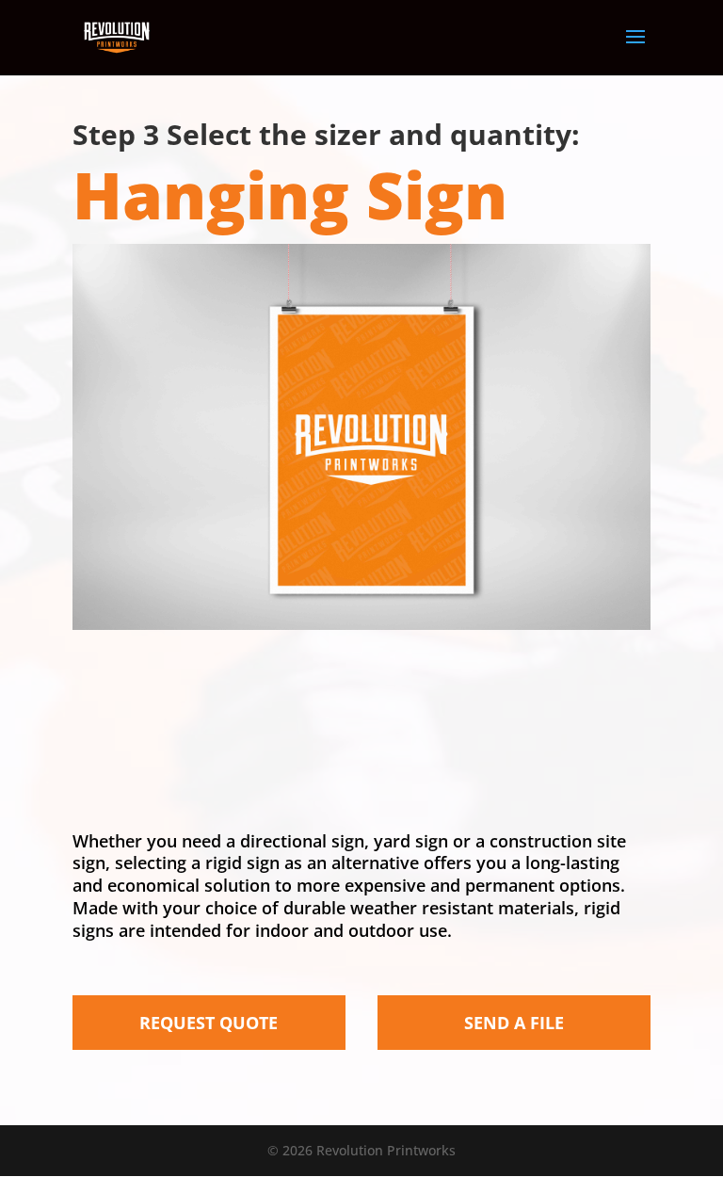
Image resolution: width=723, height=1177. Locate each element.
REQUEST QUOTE (208, 1022)
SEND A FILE (514, 1022)
